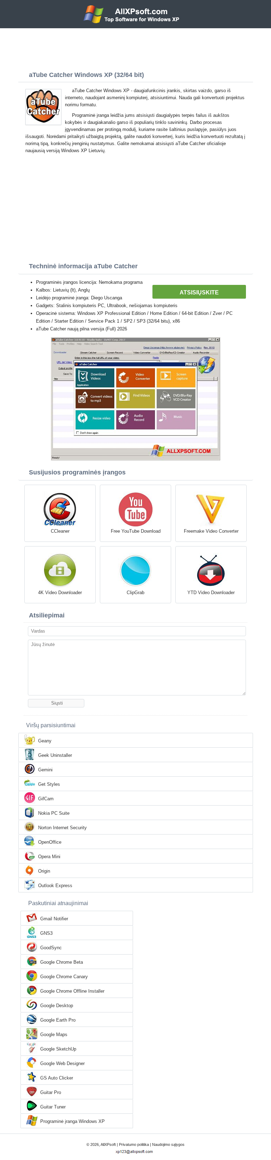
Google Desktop (56, 1005)
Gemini (45, 769)
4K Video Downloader (60, 592)
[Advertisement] (135, 48)
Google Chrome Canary (64, 976)
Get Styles (49, 784)
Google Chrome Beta (61, 962)
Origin (44, 871)
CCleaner (60, 531)
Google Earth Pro (58, 1020)
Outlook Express (55, 885)
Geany (45, 740)
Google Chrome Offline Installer (72, 991)
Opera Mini (49, 856)
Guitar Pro (50, 1092)
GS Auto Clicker (56, 1078)
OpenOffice (49, 842)
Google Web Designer (62, 1063)
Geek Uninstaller (55, 755)
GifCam (46, 798)
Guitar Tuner (53, 1107)
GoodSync (51, 947)
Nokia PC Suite (54, 813)
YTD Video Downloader (211, 592)
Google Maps (53, 1034)
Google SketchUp (58, 1049)
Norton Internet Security (62, 827)
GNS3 (46, 933)
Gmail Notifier (54, 918)
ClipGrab (135, 592)
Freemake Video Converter (211, 531)
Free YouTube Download (136, 531)
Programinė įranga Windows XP (72, 1121)
